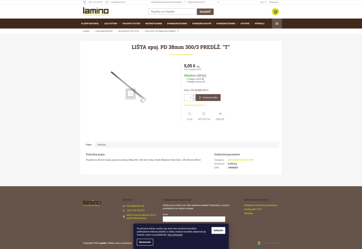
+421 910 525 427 (135, 210)
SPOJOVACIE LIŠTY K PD (240, 160)
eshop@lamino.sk (135, 206)
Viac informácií (175, 234)
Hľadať (205, 11)
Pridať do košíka (210, 97)
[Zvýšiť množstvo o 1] (194, 96)
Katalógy (248, 213)
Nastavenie (145, 242)
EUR (262, 2)
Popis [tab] (89, 144)
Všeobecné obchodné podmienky (166, 2)
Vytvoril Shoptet (271, 243)
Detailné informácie (194, 105)
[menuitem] (91, 24)
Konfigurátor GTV (196, 2)
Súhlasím (218, 230)
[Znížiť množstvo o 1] (194, 99)
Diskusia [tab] (101, 144)
